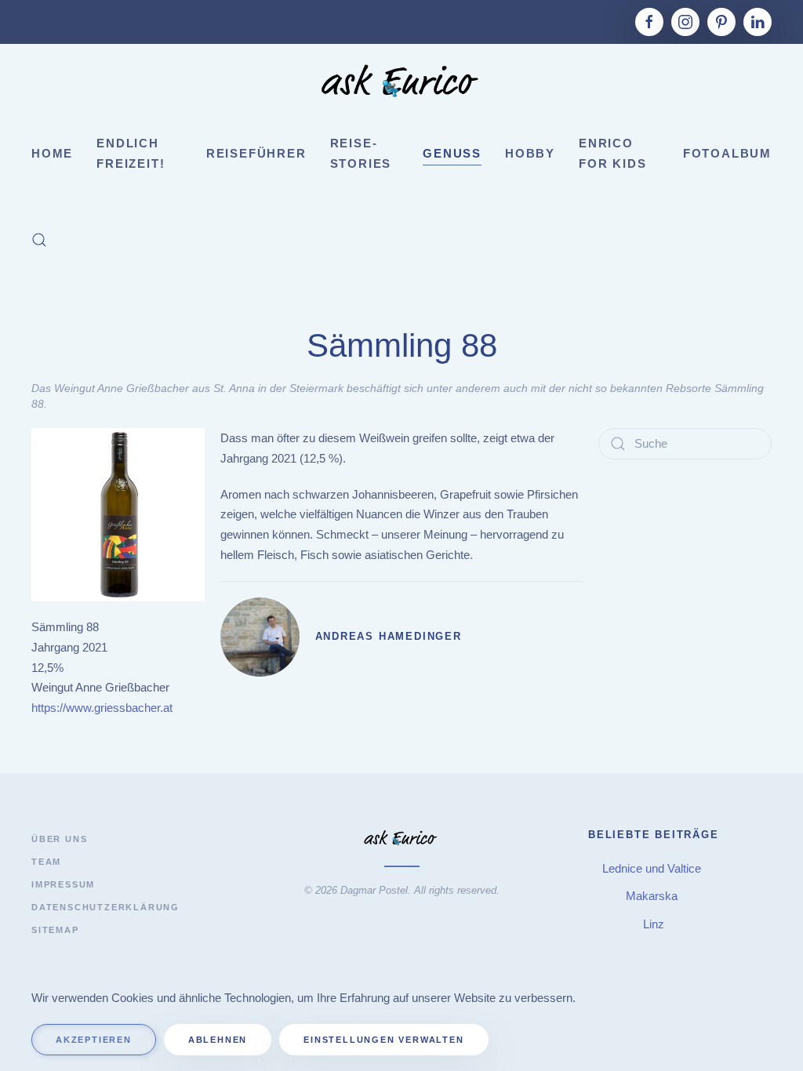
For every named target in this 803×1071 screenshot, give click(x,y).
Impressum (63, 884)
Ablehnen (217, 1039)
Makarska (653, 895)
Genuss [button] (452, 153)
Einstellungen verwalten (383, 1039)
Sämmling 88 (402, 345)
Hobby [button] (530, 153)
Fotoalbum (727, 153)
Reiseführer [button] (256, 153)
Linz (653, 924)
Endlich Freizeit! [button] (130, 153)
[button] (39, 240)
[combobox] (685, 443)
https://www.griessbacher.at (102, 707)
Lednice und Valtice (653, 868)
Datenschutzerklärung (105, 907)
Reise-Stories (361, 153)
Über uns (59, 839)
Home (52, 153)
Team (46, 861)
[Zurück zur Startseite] (401, 83)
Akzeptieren (94, 1039)
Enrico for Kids (612, 153)
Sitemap (55, 930)
